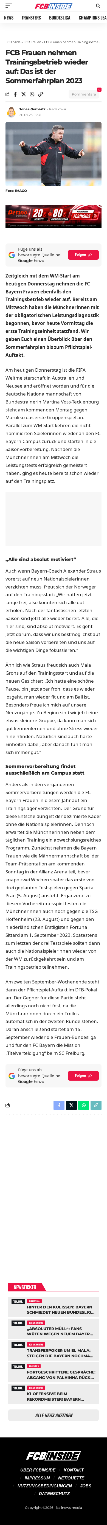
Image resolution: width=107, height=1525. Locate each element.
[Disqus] (53, 1190)
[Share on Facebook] (15, 94)
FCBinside (13, 42)
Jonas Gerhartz (32, 109)
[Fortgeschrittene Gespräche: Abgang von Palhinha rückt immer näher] (53, 1371)
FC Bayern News (36, 1322)
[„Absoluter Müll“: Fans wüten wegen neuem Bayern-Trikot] (53, 1328)
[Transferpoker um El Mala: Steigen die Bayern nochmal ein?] (53, 1349)
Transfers (33, 1366)
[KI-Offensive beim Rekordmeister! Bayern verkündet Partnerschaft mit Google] (53, 1393)
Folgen (80, 254)
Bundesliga (34, 1301)
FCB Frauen (32, 42)
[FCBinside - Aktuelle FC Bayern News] (53, 6)
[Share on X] (23, 94)
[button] (10, 6)
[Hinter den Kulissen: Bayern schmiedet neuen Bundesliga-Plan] (53, 1306)
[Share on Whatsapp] (32, 94)
